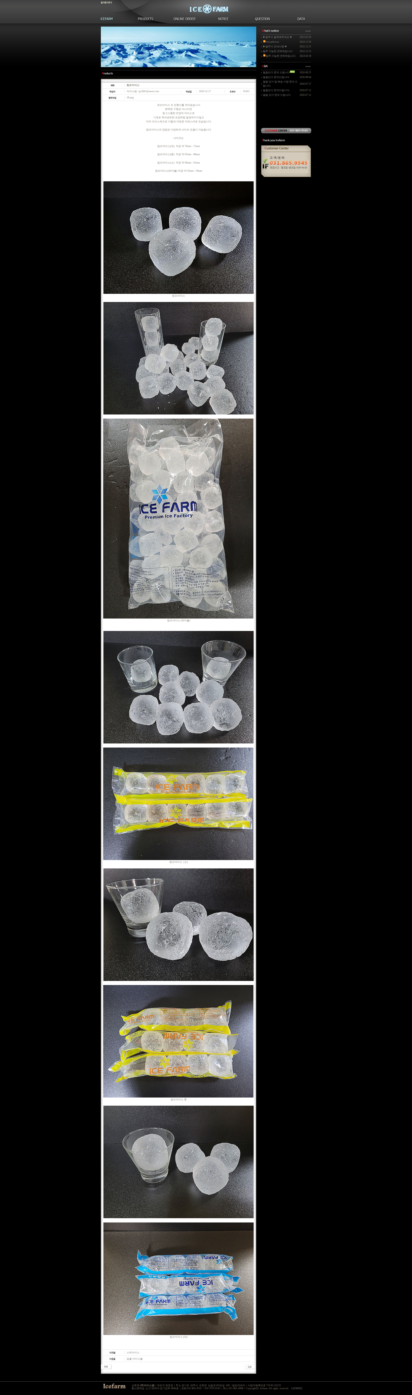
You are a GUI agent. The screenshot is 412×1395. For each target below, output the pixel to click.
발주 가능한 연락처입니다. (278, 51)
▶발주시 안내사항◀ (275, 46)
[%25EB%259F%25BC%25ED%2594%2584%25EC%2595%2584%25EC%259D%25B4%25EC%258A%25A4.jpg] (178, 237)
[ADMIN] (296, 1388)
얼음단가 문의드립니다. (276, 77)
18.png (130, 97)
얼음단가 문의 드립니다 (276, 72)
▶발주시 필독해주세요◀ (277, 37)
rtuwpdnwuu (272, 41)
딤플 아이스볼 (135, 1358)
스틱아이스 (133, 1352)
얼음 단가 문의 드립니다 (277, 94)
